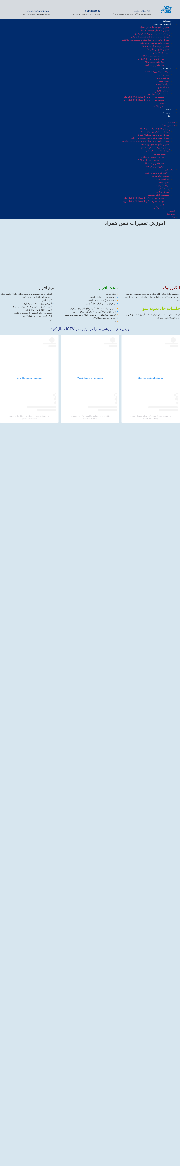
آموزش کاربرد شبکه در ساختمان (154, 46)
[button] (103, 119)
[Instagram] (14, 118)
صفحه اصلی (170, 122)
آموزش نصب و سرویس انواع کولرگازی (152, 33)
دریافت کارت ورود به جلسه (157, 71)
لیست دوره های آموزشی (162, 24)
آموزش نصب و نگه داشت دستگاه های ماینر (150, 36)
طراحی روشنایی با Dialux (152, 55)
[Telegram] (5, 118)
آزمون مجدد (164, 81)
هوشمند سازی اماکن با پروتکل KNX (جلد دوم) (143, 100)
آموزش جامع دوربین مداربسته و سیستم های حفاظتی (145, 40)
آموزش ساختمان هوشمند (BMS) (154, 30)
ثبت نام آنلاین (163, 87)
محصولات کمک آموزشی (158, 93)
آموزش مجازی (162, 90)
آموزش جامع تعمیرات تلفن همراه (154, 27)
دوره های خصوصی (161, 52)
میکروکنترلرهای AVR (154, 65)
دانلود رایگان (158, 106)
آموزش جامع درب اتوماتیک (157, 49)
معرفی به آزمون (162, 77)
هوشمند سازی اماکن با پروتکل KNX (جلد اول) (143, 96)
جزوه (162, 103)
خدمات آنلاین (166, 68)
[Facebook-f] (22, 118)
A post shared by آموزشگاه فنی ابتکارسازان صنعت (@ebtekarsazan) (150, 417)
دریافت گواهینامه (161, 84)
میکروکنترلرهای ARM (154, 62)
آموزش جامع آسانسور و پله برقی (154, 43)
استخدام (172, 211)
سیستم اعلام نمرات (160, 74)
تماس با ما (171, 214)
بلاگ (169, 116)
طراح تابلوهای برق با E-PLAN (151, 58)
